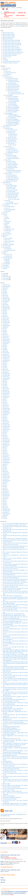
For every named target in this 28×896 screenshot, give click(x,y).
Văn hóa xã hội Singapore (13, 122)
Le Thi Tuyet (5, 278)
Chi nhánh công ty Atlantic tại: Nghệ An (11, 47)
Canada (6, 217)
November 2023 (6, 300)
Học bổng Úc (8, 211)
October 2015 (6, 428)
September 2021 (6, 325)
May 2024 (5, 292)
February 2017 (6, 405)
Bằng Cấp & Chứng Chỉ (8, 38)
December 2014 (6, 440)
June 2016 (5, 416)
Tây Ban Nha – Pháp (9, 229)
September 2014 (6, 444)
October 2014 (6, 443)
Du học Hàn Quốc (9, 77)
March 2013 (5, 471)
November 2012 (6, 477)
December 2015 (6, 425)
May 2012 (5, 486)
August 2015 (5, 431)
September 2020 (6, 342)
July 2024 (5, 289)
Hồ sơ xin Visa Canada (14, 199)
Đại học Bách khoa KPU (8, 762)
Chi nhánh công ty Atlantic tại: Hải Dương (12, 43)
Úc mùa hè (7, 232)
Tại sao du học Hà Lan (12, 149)
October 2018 (6, 376)
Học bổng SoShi (13, 104)
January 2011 (6, 507)
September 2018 (6, 378)
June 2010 (5, 518)
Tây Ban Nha (8, 227)
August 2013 (5, 464)
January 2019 (6, 372)
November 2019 (6, 357)
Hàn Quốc (7, 218)
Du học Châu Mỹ (6, 182)
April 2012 (5, 488)
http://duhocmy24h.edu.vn (20, 893)
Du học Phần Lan (9, 154)
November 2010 (6, 510)
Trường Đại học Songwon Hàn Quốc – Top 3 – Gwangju (15, 803)
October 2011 (6, 497)
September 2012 (6, 480)
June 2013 (5, 467)
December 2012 (6, 476)
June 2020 (5, 346)
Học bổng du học (6, 247)
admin (4, 273)
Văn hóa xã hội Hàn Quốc (13, 87)
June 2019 (5, 364)
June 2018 (5, 382)
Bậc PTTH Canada (11, 188)
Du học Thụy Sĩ (8, 173)
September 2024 (6, 286)
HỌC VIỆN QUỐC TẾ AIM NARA (9, 799)
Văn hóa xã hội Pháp (11, 166)
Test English (5, 59)
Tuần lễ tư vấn (8, 256)
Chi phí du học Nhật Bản (12, 96)
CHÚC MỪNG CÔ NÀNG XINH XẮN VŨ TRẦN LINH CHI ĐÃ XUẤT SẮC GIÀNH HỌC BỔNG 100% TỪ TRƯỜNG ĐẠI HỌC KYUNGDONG (15, 659)
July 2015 (5, 432)
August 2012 (5, 482)
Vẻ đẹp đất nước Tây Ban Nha (13, 172)
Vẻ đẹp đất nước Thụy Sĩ (12, 179)
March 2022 (5, 316)
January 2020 (6, 354)
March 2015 (5, 437)
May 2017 (5, 400)
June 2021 (5, 330)
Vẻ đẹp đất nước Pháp (12, 167)
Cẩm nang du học (7, 68)
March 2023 (5, 304)
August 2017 (5, 397)
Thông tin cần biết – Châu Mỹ (11, 203)
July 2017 (5, 399)
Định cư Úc (7, 242)
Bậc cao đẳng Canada (12, 185)
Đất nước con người (11, 155)
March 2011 (5, 506)
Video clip (5, 268)
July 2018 (5, 381)
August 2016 (5, 414)
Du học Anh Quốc (9, 128)
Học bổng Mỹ (10, 202)
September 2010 (6, 513)
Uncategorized (6, 266)
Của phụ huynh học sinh (10, 72)
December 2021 (6, 321)
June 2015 (5, 434)
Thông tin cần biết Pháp (12, 164)
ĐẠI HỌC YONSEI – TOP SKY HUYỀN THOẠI (12, 791)
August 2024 (5, 288)
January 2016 (6, 423)
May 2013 (5, 468)
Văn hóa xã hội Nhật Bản (12, 108)
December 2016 (6, 408)
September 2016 (6, 413)
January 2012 (6, 492)
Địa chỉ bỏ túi (6, 235)
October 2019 (6, 358)
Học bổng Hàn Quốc (11, 83)
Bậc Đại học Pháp (11, 161)
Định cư (4, 236)
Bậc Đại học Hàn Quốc (14, 81)
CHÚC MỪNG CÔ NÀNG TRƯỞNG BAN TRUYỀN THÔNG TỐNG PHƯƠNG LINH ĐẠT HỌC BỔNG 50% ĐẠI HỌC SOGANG (15, 663)
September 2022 (6, 309)
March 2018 (5, 387)
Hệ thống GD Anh (11, 133)
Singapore (7, 226)
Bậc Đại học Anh (13, 136)
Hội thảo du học (8, 254)
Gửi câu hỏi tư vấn (7, 56)
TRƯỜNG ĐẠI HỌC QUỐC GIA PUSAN (11, 731)
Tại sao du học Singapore (12, 119)
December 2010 (6, 509)
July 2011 (5, 500)
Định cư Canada (8, 238)
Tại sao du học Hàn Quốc (12, 84)
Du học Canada (8, 184)
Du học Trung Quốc (7, 233)
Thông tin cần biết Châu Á (10, 125)
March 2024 (5, 295)
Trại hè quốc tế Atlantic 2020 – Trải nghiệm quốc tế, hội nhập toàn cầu (13, 815)
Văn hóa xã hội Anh (11, 140)
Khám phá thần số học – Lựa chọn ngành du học (13, 613)
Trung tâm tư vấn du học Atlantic (10, 62)
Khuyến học (5, 251)
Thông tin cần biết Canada (13, 193)
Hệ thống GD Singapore (12, 114)
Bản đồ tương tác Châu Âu (8, 34)
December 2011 (6, 494)
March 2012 (5, 489)
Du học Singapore (9, 113)
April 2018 (5, 385)
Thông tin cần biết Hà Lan (13, 151)
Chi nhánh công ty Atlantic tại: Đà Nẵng (11, 40)
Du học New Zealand (9, 206)
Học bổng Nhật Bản (11, 102)
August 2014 (5, 446)
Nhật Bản (7, 223)
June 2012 (5, 485)
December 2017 (6, 391)
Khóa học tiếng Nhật (14, 101)
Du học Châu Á (6, 75)
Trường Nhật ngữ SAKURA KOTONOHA (11, 726)
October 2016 (6, 411)
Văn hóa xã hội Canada (12, 194)
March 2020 (5, 351)
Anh (6, 215)
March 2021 (5, 334)
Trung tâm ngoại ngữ (7, 257)
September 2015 (6, 429)
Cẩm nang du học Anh (12, 129)
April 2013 (5, 470)
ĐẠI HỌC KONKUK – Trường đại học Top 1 (12, 710)
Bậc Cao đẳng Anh (14, 134)
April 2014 (5, 452)
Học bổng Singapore (11, 117)
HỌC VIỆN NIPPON (7, 761)
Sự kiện (4, 253)
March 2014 (5, 453)
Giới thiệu (3, 7)
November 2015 (6, 426)
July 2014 (5, 447)
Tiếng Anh (7, 259)
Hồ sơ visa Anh (13, 145)
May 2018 (5, 384)
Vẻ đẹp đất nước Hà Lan (12, 152)
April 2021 (5, 333)
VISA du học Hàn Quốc (12, 90)
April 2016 (5, 419)
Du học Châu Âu (6, 127)
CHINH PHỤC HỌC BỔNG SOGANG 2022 (12, 797)
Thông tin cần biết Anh (12, 139)
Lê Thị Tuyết (5, 279)
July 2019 (5, 363)
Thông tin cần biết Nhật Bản (13, 107)
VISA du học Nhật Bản (12, 111)
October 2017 (6, 394)
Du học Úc (7, 208)
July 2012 (5, 483)
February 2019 (6, 370)
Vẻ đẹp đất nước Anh (12, 142)
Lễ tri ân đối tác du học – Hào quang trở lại (12, 595)
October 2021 (6, 324)
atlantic (4, 275)
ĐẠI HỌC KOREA (6, 783)
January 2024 (6, 297)
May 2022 (5, 313)
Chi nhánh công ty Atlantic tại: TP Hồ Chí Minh (13, 52)
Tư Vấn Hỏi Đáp (6, 263)
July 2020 (5, 345)
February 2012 (6, 491)
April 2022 (5, 315)
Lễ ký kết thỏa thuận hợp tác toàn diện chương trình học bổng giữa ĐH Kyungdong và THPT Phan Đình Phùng (15, 680)
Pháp (6, 224)
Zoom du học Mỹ (6, 821)
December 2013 (6, 458)
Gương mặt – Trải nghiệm (8, 244)
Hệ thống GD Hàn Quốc (12, 80)
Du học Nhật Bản (9, 95)
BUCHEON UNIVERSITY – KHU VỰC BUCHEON (13, 708)
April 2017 (5, 402)
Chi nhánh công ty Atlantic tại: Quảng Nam (12, 49)
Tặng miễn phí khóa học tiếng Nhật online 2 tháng (14, 615)
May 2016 (5, 417)
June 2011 (5, 501)
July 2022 (5, 310)
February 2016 (6, 422)
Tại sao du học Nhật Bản (12, 105)
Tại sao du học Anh (11, 137)
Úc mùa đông (8, 230)
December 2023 (6, 298)
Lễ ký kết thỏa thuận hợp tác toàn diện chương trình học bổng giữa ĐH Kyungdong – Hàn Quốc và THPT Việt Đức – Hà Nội (15, 689)
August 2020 (5, 343)
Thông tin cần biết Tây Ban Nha (14, 170)
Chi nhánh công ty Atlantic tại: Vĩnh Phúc (12, 53)
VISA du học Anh (11, 143)
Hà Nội (2, 877)
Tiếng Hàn (7, 260)
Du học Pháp (8, 160)
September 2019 (6, 360)
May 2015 (5, 435)
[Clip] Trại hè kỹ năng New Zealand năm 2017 (12, 818)
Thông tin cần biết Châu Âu (11, 181)
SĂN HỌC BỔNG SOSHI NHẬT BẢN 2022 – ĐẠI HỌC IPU (15, 805)
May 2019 (5, 366)
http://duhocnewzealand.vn (21, 891)
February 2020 (6, 352)
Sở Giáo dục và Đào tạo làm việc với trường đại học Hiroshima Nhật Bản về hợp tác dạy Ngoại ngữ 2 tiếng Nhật (15, 593)
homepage (16, 24)
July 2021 (5, 328)
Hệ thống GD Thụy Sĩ (12, 175)
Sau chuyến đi (8, 74)
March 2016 (5, 420)
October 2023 (6, 301)
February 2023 (6, 306)
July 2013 (5, 465)
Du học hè (5, 212)
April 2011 (5, 504)
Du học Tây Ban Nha (9, 169)
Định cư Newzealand (9, 241)
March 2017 (5, 403)
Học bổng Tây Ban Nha (10, 250)
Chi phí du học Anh (11, 131)
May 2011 (5, 503)
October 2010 (6, 512)
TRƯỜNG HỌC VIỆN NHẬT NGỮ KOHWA (12, 746)
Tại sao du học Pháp (11, 163)
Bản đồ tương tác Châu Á (8, 32)
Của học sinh (8, 71)
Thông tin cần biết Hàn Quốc (13, 86)
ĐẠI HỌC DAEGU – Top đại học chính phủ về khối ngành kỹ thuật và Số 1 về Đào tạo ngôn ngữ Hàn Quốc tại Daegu (15, 758)
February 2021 (6, 336)
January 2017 (6, 407)
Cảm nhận (5, 69)
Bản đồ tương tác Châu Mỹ (9, 35)
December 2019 (6, 355)
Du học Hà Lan (8, 146)
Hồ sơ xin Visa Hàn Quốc (15, 92)
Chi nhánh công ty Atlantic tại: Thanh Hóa (12, 50)
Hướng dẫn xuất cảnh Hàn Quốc (17, 93)
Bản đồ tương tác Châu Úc (8, 37)
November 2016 (6, 409)
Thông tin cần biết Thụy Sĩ (13, 178)
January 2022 (6, 319)
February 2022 (6, 318)
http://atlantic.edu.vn (10, 891)
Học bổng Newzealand (10, 209)
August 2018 (5, 379)
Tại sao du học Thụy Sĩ (12, 176)
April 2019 (5, 367)
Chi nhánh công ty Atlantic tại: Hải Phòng (12, 44)
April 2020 (5, 349)
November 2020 (6, 339)
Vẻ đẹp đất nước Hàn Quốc (13, 89)
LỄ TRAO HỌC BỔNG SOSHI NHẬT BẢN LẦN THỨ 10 (14, 699)
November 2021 (6, 322)
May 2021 (5, 331)
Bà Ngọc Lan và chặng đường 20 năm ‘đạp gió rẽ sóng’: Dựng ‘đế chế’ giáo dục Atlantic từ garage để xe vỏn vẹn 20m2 (15, 599)
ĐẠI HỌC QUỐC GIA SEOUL (9, 796)
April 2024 (5, 294)
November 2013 (6, 459)
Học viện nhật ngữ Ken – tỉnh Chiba (11, 701)
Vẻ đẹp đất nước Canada (12, 196)
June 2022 (5, 312)
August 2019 (5, 361)
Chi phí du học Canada (12, 190)
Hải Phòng (3, 880)
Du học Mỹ (7, 200)
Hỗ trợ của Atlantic (7, 245)
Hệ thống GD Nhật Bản (12, 98)
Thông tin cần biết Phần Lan (13, 158)
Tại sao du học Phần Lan (12, 157)
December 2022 (6, 307)
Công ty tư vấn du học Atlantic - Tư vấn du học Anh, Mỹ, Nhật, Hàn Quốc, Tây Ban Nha (8, 3)
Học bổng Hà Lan (11, 148)
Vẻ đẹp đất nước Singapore (13, 123)
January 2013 (6, 474)
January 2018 (6, 390)
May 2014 (5, 450)
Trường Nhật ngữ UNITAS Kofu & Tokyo (11, 738)
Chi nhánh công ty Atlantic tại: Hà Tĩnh (11, 41)
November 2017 (6, 393)
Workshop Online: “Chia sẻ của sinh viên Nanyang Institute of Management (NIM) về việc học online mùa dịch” (15, 781)
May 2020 (5, 348)
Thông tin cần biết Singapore (13, 120)
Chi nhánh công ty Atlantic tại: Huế (10, 46)
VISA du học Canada (11, 197)
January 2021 (6, 337)
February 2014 (6, 455)
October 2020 (6, 340)
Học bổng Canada (11, 191)
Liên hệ (13, 7)
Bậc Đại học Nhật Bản (14, 99)
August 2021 (5, 327)
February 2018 (6, 388)
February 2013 (6, 473)
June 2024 (5, 291)
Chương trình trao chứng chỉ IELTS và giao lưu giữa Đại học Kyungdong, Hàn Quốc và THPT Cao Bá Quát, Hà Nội (15, 684)
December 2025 (6, 285)
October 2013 (6, 461)
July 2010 (5, 516)
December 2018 (6, 373)
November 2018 (6, 375)
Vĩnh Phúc (3, 882)
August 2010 (5, 515)
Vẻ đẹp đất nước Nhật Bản (13, 110)
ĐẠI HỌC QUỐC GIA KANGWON (10, 728)
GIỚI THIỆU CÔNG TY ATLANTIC (10, 55)
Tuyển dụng (19, 7)
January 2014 (6, 456)
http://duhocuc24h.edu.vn (7, 893)
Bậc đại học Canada (11, 187)
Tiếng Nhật (7, 262)
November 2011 (6, 495)
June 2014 (5, 449)
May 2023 (5, 303)
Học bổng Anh (8, 248)
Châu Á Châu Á (6, 276)
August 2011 (5, 498)
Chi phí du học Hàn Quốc (12, 78)
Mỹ (5, 220)
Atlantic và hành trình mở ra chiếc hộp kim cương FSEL (15, 538)
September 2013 (6, 462)
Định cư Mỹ (7, 239)
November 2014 (6, 441)
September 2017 (6, 396)
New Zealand (8, 221)
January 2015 (6, 438)
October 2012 (6, 479)
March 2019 (5, 369)
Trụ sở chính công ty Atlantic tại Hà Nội (11, 61)
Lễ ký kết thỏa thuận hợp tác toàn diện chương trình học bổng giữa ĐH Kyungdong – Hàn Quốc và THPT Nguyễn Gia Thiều (15, 693)
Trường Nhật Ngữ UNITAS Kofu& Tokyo (11, 729)
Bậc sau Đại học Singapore (15, 116)
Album (8, 7)
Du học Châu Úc (6, 205)
